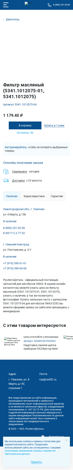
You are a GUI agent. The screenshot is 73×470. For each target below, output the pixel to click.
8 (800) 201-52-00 (14, 228)
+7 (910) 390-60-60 (14, 268)
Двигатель (12, 19)
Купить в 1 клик (54, 125)
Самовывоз (19, 171)
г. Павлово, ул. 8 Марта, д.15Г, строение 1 (19, 384)
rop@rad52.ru (47, 379)
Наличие (11, 196)
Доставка (18, 180)
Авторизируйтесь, (16, 147)
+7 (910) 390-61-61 (14, 263)
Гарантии (57, 196)
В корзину (25, 125)
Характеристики (34, 196)
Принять (36, 462)
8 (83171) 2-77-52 (14, 233)
